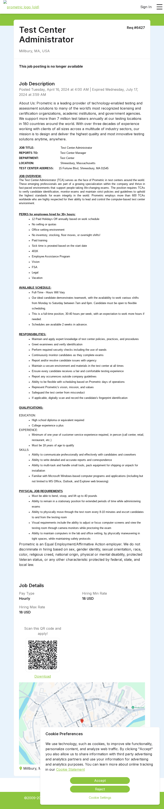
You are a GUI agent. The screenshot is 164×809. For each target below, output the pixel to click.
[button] (82, 723)
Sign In (146, 7)
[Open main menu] (159, 7)
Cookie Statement (70, 769)
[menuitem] (21, 7)
